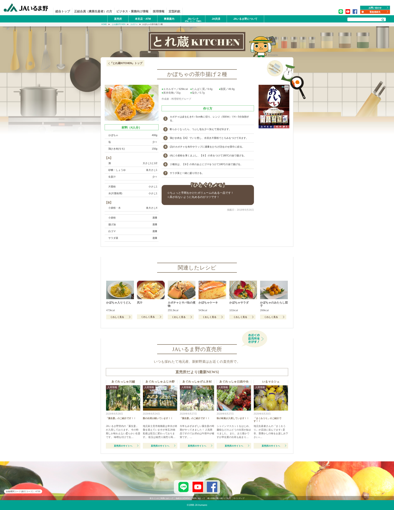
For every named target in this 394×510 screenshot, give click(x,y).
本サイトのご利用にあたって (162, 498)
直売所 (118, 18)
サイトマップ (238, 498)
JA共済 (216, 18)
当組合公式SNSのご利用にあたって (190, 498)
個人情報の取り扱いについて (219, 498)
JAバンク (193, 19)
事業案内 (169, 18)
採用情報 (159, 11)
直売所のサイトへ (123, 445)
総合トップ (62, 11)
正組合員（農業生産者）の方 (93, 11)
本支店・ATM (143, 18)
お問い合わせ (375, 7)
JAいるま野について (245, 18)
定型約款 (174, 11)
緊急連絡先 (375, 12)
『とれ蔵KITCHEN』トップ (126, 63)
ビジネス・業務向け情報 (132, 11)
